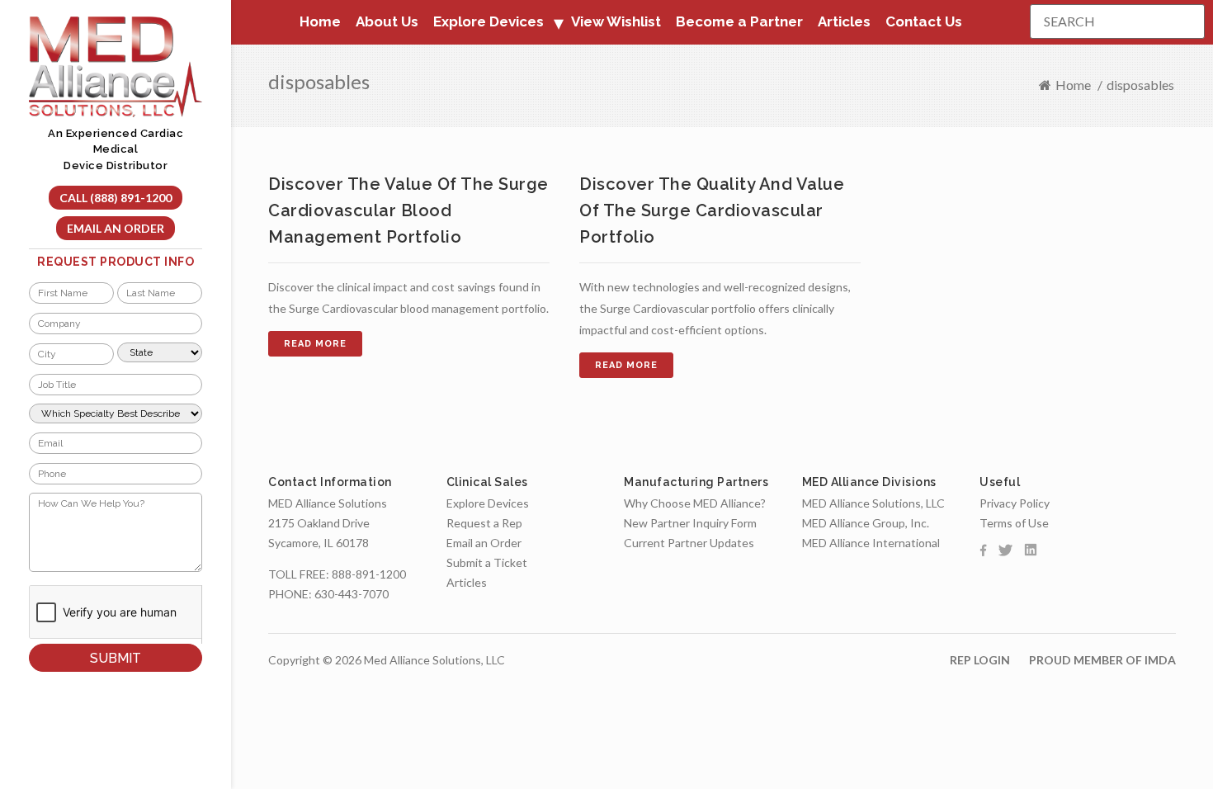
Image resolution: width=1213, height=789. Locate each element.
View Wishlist (616, 21)
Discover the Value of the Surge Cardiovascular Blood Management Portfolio (408, 210)
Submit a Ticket (486, 562)
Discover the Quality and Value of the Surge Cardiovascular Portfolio (711, 210)
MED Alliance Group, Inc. (865, 523)
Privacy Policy (1014, 503)
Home (320, 21)
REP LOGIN (980, 660)
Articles (844, 21)
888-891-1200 (369, 574)
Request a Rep (484, 523)
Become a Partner (739, 21)
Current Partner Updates (689, 543)
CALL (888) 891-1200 (115, 198)
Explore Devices (487, 503)
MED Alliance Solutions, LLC (873, 503)
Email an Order (115, 228)
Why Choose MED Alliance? (695, 503)
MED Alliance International (871, 543)
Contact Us (923, 21)
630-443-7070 (351, 594)
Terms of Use (1014, 523)
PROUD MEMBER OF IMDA (1102, 660)
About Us (387, 21)
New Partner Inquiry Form (690, 523)
